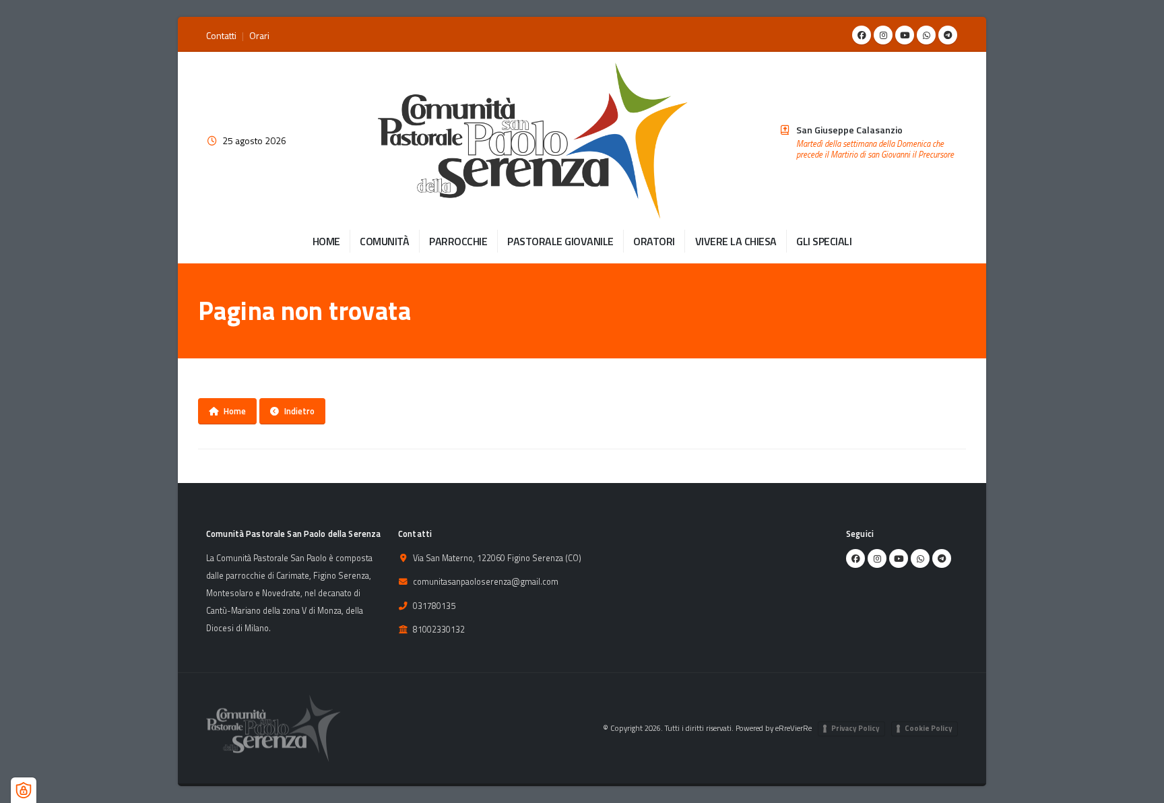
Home (235, 411)
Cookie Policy (928, 728)
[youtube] (904, 35)
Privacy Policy (855, 728)
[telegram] (947, 35)
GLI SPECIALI (823, 241)
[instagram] (883, 35)
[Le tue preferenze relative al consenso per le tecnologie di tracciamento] (23, 790)
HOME (326, 241)
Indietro (299, 411)
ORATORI (654, 241)
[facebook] (861, 35)
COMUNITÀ (384, 241)
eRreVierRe (793, 728)
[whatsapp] (926, 35)
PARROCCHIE (458, 241)
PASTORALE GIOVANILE (560, 241)
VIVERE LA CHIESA (736, 241)
